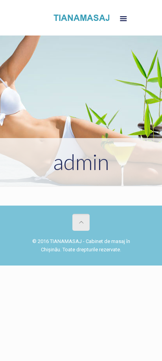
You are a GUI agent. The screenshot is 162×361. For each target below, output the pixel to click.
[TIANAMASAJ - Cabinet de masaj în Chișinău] (81, 20)
